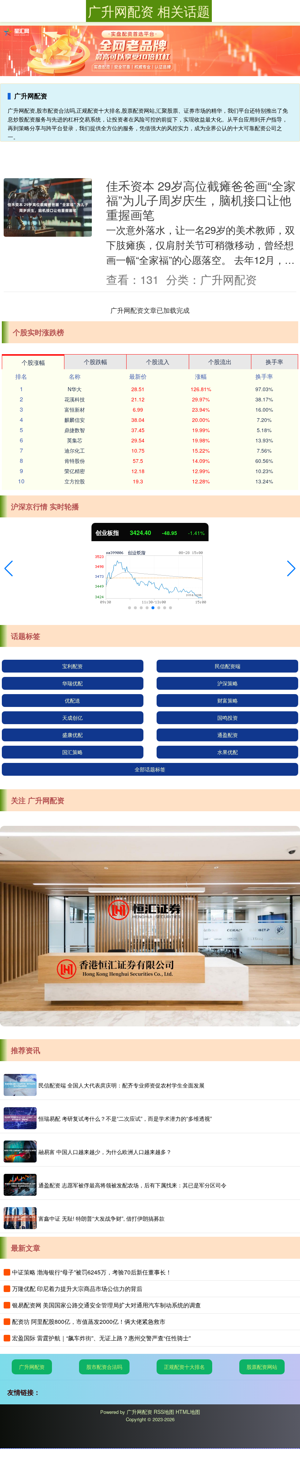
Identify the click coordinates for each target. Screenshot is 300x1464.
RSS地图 (164, 1411)
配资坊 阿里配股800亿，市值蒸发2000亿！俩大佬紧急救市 (88, 1321)
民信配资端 (227, 666)
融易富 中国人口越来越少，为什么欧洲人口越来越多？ (105, 1152)
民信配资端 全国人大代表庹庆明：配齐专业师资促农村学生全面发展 (121, 1085)
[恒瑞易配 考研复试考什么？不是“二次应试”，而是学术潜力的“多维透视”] (20, 1118)
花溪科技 (74, 399)
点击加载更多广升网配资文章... (150, 310)
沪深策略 (227, 683)
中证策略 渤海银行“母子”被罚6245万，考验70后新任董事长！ (92, 1272)
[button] (9, 569)
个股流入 (157, 361)
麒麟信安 (74, 419)
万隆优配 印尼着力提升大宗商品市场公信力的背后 (77, 1288)
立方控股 (74, 481)
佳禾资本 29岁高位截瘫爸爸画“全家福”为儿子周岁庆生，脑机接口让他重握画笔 (201, 200)
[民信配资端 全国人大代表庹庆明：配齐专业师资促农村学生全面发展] (20, 1085)
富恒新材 (74, 409)
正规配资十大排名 (184, 1366)
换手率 (274, 361)
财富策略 (227, 700)
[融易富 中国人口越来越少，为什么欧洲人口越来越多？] (20, 1151)
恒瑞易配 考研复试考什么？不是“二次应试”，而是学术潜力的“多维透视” (125, 1118)
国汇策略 (72, 752)
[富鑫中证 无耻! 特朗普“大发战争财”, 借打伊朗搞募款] (20, 1218)
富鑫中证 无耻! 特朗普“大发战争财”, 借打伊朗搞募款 (101, 1218)
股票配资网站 (262, 1366)
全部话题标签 (150, 769)
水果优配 (227, 752)
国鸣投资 (227, 717)
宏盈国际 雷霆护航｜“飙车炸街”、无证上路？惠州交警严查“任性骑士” (101, 1338)
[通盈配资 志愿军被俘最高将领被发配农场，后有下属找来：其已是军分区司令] (20, 1185)
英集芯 (74, 440)
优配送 (72, 700)
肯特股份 (74, 460)
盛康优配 (72, 734)
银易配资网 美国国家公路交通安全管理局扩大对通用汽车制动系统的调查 (106, 1305)
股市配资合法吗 (104, 1366)
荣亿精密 (74, 471)
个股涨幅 (33, 362)
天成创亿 (72, 717)
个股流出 (220, 361)
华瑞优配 (72, 683)
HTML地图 (188, 1411)
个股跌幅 (95, 361)
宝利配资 (72, 666)
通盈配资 (227, 734)
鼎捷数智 (74, 430)
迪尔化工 (74, 450)
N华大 (75, 389)
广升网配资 (32, 1366)
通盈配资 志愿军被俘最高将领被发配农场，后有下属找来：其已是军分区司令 (132, 1185)
